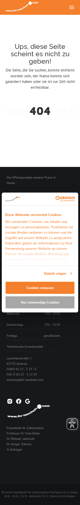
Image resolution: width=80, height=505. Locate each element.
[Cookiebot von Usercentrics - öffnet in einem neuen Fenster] (56, 199)
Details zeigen (55, 273)
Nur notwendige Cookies (40, 302)
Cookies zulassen (40, 287)
